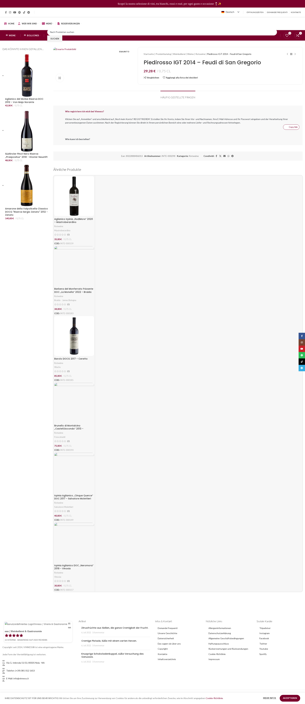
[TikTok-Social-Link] (24, 12)
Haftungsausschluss (218, 643)
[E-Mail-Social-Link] (224, 156)
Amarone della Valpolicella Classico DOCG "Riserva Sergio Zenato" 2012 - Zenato (26, 211)
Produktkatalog (163, 54)
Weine (190, 54)
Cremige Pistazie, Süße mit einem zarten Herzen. (109, 640)
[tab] (177, 96)
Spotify (263, 654)
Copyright (163, 648)
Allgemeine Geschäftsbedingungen (226, 638)
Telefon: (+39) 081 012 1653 (20, 670)
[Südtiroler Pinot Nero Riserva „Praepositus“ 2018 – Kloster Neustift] (27, 130)
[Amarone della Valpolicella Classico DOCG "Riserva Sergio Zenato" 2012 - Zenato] (27, 185)
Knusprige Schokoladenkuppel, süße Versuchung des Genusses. (112, 655)
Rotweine (200, 54)
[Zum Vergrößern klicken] (60, 78)
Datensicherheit (166, 638)
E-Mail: (17, 678)
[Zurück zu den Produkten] (291, 54)
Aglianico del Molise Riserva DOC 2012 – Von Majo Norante (24, 101)
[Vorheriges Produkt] (287, 54)
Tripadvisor (265, 628)
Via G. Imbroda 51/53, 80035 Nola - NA (25, 662)
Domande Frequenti (168, 628)
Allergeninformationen (219, 628)
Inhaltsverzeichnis (167, 659)
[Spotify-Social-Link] (19, 12)
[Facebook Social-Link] (6, 12)
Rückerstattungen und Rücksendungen (228, 648)
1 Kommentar (98, 632)
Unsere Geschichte (167, 633)
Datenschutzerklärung (219, 633)
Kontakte (162, 654)
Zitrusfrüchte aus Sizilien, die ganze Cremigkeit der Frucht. (114, 627)
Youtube (263, 648)
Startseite (149, 54)
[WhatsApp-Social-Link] (228, 156)
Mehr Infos (270, 698)
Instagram (264, 633)
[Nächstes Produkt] (295, 54)
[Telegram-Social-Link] (28, 12)
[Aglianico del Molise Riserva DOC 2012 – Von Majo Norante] (27, 75)
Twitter (263, 643)
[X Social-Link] (220, 156)
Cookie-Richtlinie (217, 654)
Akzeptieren (290, 698)
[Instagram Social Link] (10, 12)
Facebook (264, 638)
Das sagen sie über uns (169, 643)
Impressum (214, 659)
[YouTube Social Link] (14, 12)
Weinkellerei (179, 54)
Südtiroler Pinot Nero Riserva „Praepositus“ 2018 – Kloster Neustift (26, 155)
